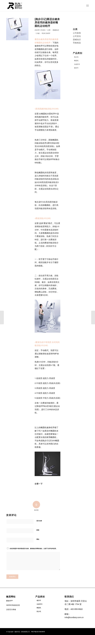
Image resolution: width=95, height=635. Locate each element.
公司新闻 (77, 32)
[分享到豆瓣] (47, 490)
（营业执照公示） (25, 632)
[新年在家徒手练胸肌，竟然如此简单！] (2, 317)
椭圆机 (76, 60)
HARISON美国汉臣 (13, 605)
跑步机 (76, 57)
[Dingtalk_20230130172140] (17, 29)
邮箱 (37, 530)
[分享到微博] (37, 490)
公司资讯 (77, 36)
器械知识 (56, 30)
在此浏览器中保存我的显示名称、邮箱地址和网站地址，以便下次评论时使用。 (33, 548)
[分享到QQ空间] (42, 490)
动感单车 (77, 64)
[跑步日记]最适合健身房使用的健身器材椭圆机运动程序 (47, 22)
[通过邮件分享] (57, 491)
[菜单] (87, 5)
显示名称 (39, 521)
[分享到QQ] (52, 490)
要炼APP (9, 600)
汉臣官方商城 (11, 609)
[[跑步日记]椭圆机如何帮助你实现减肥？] (93, 317)
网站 (37, 539)
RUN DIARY (46, 33)
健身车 (76, 68)
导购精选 (77, 42)
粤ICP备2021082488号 (38, 632)
